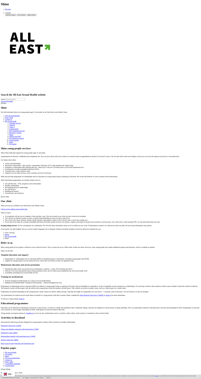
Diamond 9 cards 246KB (9, 333)
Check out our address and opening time (14, 209)
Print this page (19, 343)
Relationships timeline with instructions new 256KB (18, 336)
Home (7, 234)
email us (108, 295)
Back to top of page (7, 343)
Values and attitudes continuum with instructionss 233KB (20, 329)
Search (3, 99)
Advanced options (7, 101)
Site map (8, 9)
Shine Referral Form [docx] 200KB (91, 295)
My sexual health (10, 236)
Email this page (29, 343)
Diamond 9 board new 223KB (11, 326)
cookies (156, 375)
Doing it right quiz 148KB (9, 340)
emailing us (30, 313)
